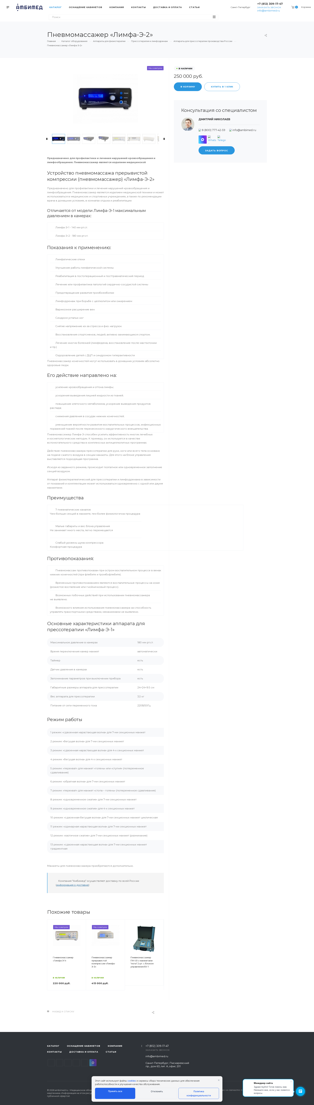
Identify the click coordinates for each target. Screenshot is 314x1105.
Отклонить (157, 1091)
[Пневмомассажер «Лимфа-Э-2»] (105, 99)
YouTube (67, 1062)
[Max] (203, 139)
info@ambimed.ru (268, 10)
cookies (132, 1080)
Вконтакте (51, 1062)
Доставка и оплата (83, 1051)
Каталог (53, 1046)
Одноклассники (76, 1062)
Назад (51, 959)
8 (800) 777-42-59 (213, 130)
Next (164, 139)
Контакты (54, 1051)
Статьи (111, 1051)
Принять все (115, 1091)
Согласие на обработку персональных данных (241, 1090)
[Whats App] (212, 139)
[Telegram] (222, 139)
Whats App (84, 1062)
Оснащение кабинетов (83, 1046)
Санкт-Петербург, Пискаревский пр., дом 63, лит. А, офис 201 (167, 1064)
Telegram (59, 1062)
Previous (46, 139)
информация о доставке (72, 885)
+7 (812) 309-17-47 (270, 3)
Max (92, 1062)
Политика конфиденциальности (199, 1093)
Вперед (160, 959)
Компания (115, 1046)
